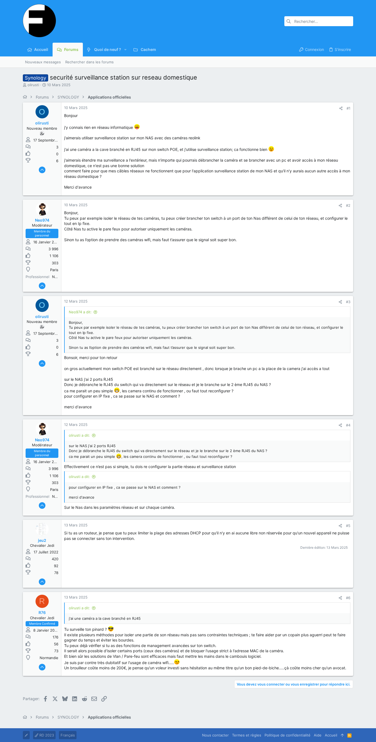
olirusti (33, 85)
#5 (348, 525)
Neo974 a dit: (80, 312)
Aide (317, 735)
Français (68, 735)
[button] (125, 49)
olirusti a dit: (79, 435)
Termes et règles (246, 735)
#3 (348, 302)
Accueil (331, 735)
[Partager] (341, 108)
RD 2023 (46, 735)
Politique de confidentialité (287, 735)
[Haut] (342, 735)
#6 (348, 598)
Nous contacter (215, 735)
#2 (348, 205)
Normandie (49, 658)
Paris (54, 270)
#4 (348, 425)
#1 (348, 108)
